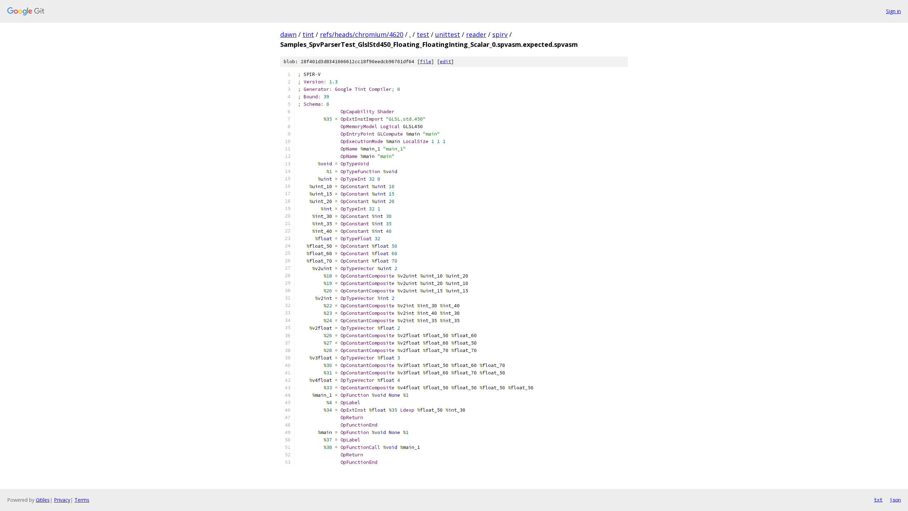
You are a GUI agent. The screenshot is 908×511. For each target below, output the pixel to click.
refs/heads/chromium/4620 (361, 34)
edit (445, 62)
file (425, 62)
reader (476, 34)
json (895, 499)
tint (308, 34)
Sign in (893, 11)
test (423, 34)
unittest (447, 34)
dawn (288, 34)
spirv (500, 34)
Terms (81, 499)
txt (878, 499)
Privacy (62, 499)
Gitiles (43, 499)
